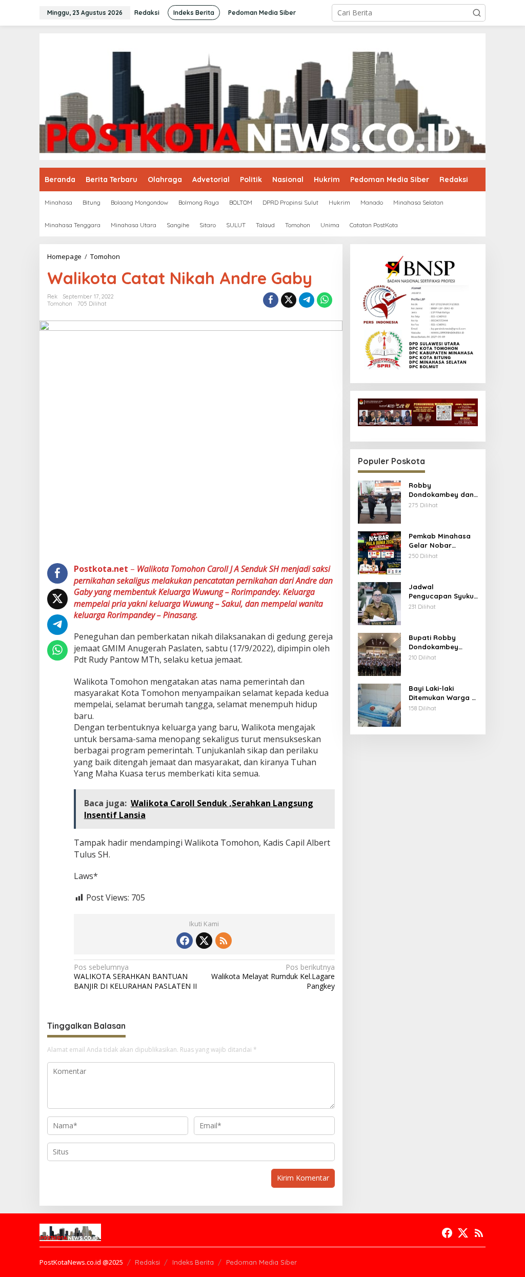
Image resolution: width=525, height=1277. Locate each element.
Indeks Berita (193, 1262)
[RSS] (223, 940)
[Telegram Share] (306, 300)
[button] (477, 13)
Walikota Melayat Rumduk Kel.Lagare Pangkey (272, 976)
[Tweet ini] (288, 300)
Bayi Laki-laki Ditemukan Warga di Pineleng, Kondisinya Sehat (443, 693)
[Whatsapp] (324, 300)
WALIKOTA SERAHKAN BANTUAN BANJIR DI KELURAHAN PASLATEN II (135, 976)
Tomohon (59, 303)
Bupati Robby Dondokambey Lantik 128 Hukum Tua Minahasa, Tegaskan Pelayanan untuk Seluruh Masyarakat (443, 642)
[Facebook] (184, 940)
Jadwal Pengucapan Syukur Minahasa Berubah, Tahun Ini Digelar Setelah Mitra (443, 592)
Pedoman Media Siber (261, 1262)
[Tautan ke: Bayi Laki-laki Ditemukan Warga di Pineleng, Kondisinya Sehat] (379, 704)
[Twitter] (204, 940)
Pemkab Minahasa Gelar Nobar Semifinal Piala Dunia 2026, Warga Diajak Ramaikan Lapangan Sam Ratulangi (441, 541)
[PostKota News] (262, 96)
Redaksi (147, 1262)
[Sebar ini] (270, 300)
